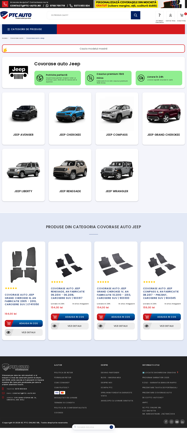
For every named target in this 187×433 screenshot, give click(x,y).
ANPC (145, 402)
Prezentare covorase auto (157, 392)
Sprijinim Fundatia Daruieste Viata (116, 394)
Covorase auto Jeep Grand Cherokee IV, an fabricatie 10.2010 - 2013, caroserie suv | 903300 (114, 293)
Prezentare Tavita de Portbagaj (159, 387)
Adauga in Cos (28, 323)
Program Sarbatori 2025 (155, 377)
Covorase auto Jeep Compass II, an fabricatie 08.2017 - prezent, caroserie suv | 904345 (161, 293)
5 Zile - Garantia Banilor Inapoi (159, 382)
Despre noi (106, 382)
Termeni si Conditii (64, 402)
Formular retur (62, 377)
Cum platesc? (61, 387)
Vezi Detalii (28, 332)
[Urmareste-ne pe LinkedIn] (182, 421)
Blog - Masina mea (111, 377)
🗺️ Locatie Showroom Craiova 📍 (160, 372)
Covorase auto (17, 38)
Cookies (58, 412)
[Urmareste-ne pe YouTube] (177, 421)
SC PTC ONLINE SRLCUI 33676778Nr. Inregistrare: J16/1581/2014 (158, 410)
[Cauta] (135, 15)
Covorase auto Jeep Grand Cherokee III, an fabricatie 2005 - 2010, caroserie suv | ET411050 (22, 299)
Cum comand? (62, 382)
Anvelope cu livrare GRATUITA (117, 400)
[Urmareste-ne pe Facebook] (166, 421)
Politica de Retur (63, 372)
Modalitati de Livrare (65, 397)
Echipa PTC (107, 387)
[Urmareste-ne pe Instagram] (171, 421)
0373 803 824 (82, 5)
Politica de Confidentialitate (70, 407)
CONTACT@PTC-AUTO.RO (24, 393)
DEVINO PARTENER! (110, 372)
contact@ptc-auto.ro (25, 5)
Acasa (5, 38)
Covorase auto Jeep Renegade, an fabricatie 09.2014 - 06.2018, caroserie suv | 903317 (68, 293)
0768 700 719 (57, 5)
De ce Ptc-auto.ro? (153, 397)
